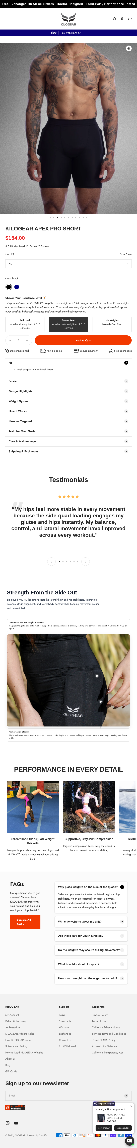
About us (10, 1059)
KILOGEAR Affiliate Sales (19, 1034)
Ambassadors (12, 1027)
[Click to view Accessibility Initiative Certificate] (68, 1107)
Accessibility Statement (104, 1046)
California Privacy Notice (106, 1027)
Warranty (64, 1027)
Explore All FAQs (24, 922)
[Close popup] (131, 1106)
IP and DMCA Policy (103, 1040)
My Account (12, 1015)
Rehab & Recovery (15, 1021)
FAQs (62, 1015)
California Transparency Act (107, 1052)
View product (104, 1128)
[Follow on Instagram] (7, 1123)
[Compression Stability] (101, 702)
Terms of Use (99, 1021)
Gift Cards (11, 1071)
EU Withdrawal (67, 1046)
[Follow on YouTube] (16, 1123)
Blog (8, 1065)
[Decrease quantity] (10, 340)
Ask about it (122, 1128)
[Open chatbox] (129, 1141)
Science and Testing (16, 1046)
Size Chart (126, 254)
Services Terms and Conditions (109, 1034)
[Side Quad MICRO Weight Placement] (97, 676)
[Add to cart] (83, 340)
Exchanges (65, 1034)
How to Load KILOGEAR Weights (24, 1052)
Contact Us (65, 1040)
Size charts (65, 1021)
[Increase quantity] (27, 340)
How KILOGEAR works (18, 1040)
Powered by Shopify (37, 1135)
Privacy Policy (100, 1015)
